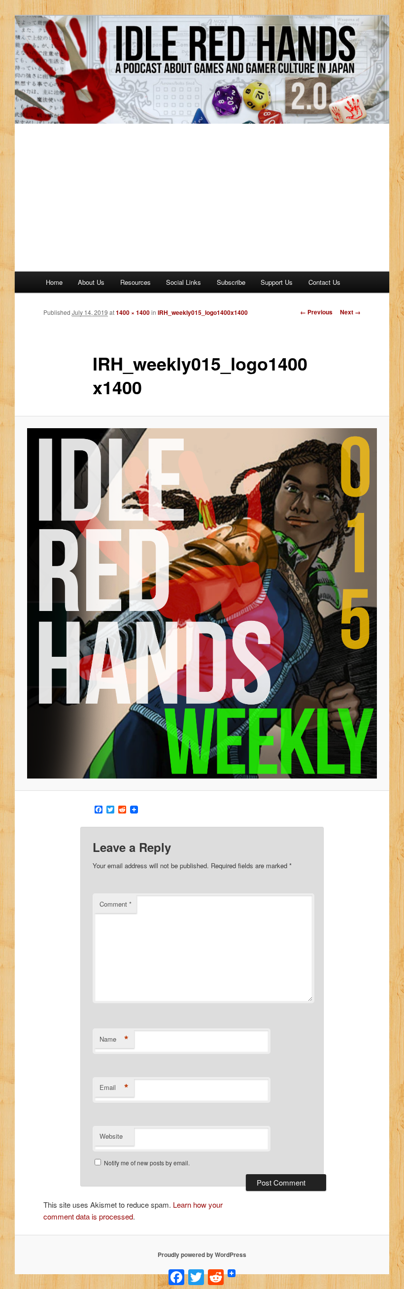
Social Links (183, 282)
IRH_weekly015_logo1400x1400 (203, 312)
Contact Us (324, 282)
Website (111, 1136)
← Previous (316, 311)
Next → (350, 311)
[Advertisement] (202, 198)
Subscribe (231, 282)
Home (54, 282)
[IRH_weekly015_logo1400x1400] (202, 603)
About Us (91, 282)
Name (114, 1039)
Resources (135, 282)
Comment (116, 904)
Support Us (277, 282)
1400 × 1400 (133, 312)
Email (114, 1087)
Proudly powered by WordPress (202, 1254)
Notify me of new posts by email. (147, 1162)
